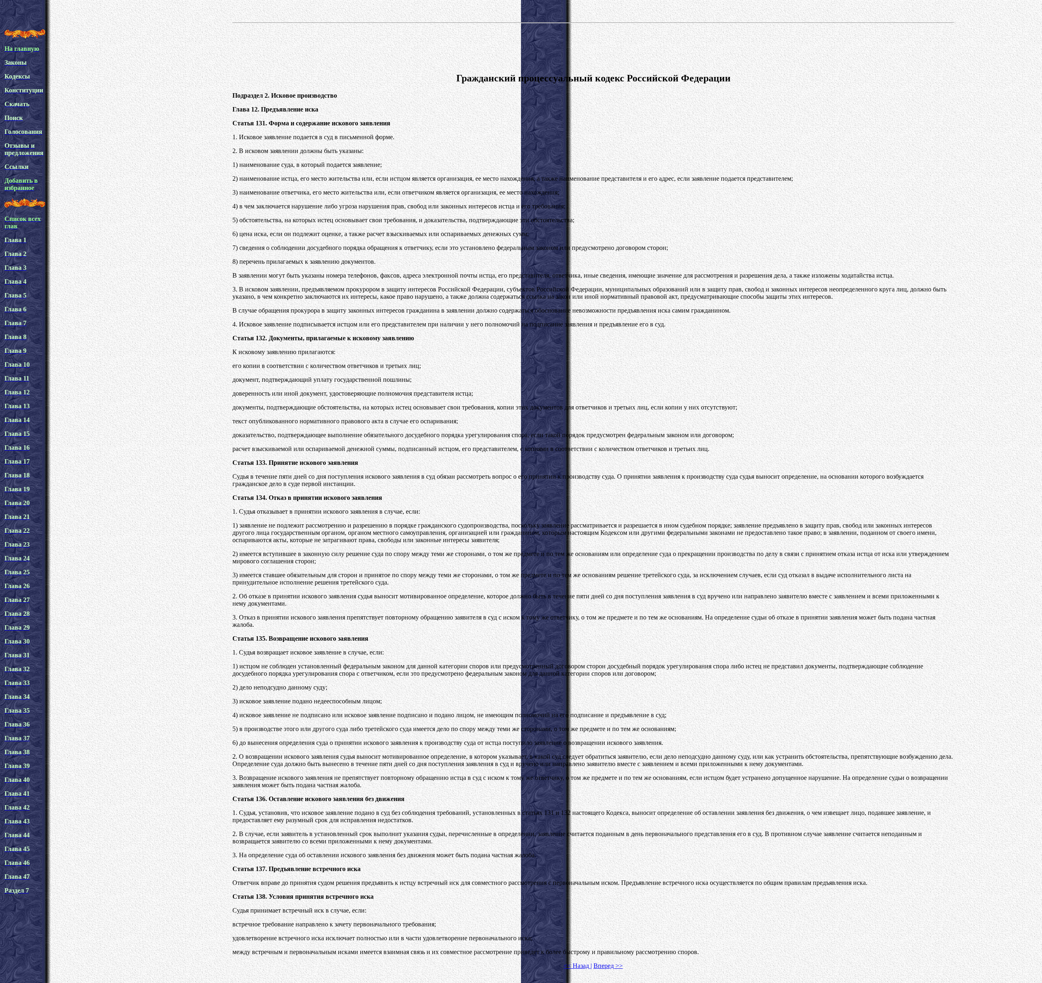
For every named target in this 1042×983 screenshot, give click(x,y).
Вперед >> (608, 965)
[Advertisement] (593, 46)
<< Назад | (578, 965)
